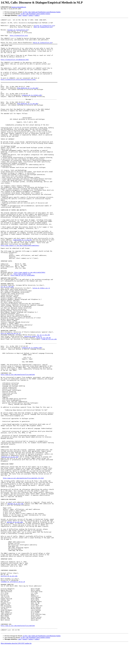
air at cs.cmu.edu (7, 286)
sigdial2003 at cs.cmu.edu (22, 240)
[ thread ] (25, 15)
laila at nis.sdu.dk (43, 337)
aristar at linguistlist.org (44, 25)
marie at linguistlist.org (42, 42)
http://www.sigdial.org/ (22, 274)
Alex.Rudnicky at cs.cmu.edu (27, 88)
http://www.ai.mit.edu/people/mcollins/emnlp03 (18, 374)
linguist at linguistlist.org (18, 7)
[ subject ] (31, 15)
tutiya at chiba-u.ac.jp (41, 288)
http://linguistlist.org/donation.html (15, 59)
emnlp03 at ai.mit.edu (15, 503)
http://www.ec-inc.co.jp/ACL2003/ (23, 275)
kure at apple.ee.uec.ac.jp (10, 333)
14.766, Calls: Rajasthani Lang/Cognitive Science (35, 13)
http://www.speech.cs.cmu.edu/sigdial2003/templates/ (20, 245)
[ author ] (37, 15)
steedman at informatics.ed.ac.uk (13, 581)
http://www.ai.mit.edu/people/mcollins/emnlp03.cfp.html (23, 478)
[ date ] (20, 15)
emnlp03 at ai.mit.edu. (15, 522)
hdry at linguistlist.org (43, 27)
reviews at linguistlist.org (18, 30)
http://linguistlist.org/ (19, 35)
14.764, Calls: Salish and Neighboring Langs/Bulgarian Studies (42, 12)
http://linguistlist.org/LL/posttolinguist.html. (18, 79)
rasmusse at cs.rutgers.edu (32, 95)
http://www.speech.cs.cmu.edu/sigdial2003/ (29, 272)
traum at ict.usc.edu (49, 339)
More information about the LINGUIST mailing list (16, 643)
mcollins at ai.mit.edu (10, 457)
